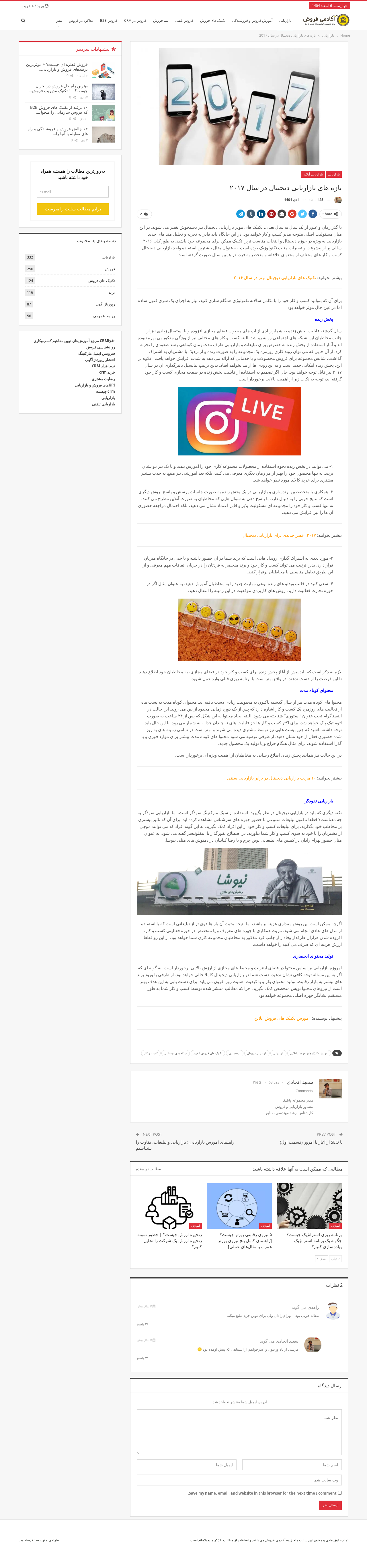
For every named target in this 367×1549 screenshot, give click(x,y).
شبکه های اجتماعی (175, 1053)
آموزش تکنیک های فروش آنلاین (309, 1053)
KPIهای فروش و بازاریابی (95, 385)
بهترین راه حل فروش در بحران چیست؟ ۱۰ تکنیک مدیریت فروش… (58, 88)
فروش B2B (108, 20)
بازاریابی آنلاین (313, 174)
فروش (110, 268)
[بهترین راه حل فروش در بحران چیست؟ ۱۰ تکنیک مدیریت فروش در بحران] (103, 92)
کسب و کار (151, 1053)
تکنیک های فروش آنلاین (208, 1053)
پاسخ (141, 1324)
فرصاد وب (26, 1540)
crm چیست (105, 391)
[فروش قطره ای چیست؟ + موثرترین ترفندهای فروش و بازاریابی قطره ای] (103, 70)
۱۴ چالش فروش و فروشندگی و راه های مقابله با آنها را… (58, 131)
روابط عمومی (104, 315)
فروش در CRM (135, 20)
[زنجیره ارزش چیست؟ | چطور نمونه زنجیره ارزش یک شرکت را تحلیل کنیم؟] (169, 1205)
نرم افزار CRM (103, 365)
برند (112, 292)
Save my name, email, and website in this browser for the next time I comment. (262, 1493)
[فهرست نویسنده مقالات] (338, 200)
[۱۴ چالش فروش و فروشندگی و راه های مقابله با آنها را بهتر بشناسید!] (103, 135)
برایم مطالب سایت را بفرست (73, 208)
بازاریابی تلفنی (103, 404)
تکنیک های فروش (212, 20)
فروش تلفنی (184, 20)
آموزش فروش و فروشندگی (252, 20)
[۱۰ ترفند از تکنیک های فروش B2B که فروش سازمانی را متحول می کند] (103, 113)
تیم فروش (160, 20)
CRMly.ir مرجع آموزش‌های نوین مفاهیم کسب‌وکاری (74, 340)
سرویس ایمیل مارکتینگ (96, 353)
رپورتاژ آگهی (105, 304)
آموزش (335, 1226)
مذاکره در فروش (81, 20)
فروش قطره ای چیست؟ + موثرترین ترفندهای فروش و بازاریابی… (57, 67)
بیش (59, 20)
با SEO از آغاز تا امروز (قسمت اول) (311, 1142)
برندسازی (235, 1053)
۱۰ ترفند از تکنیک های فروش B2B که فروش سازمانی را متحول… (59, 109)
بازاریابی (285, 20)
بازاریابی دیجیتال (257, 1053)
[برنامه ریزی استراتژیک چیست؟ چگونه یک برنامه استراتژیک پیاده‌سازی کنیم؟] (309, 1205)
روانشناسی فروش (100, 347)
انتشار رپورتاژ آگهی (100, 359)
